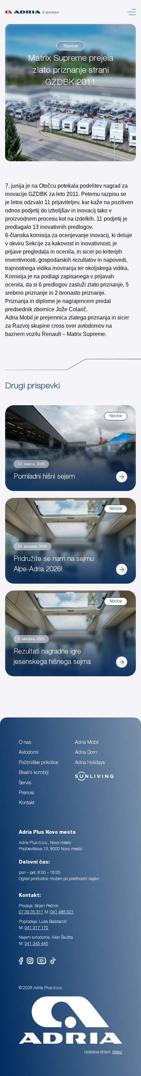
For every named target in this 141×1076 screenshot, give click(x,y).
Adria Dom (86, 752)
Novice (70, 45)
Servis (25, 783)
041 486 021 (62, 912)
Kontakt (27, 803)
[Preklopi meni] (131, 12)
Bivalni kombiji (34, 773)
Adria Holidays (90, 763)
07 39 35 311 (31, 912)
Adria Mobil (87, 742)
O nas (25, 742)
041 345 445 (36, 944)
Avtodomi (28, 752)
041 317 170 (36, 928)
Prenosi (26, 793)
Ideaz (117, 1052)
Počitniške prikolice (38, 763)
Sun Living (86, 773)
